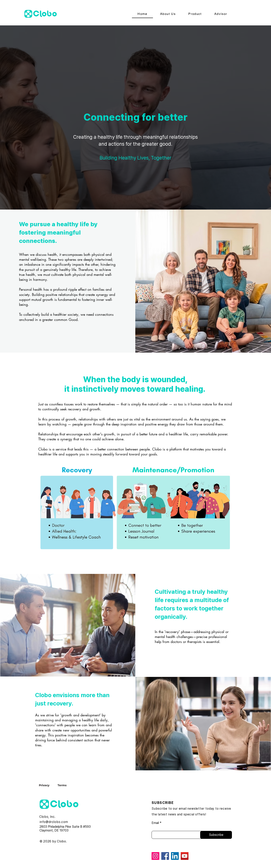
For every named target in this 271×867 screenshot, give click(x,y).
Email (155, 823)
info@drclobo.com (54, 822)
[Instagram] (155, 856)
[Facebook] (165, 856)
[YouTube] (184, 856)
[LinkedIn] (175, 856)
